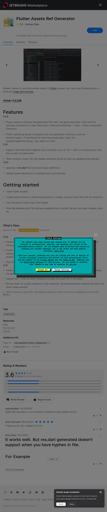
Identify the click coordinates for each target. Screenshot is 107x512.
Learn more (59, 251)
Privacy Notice (47, 260)
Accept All (43, 270)
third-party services (33, 262)
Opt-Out (73, 264)
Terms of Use (69, 260)
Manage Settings (61, 270)
